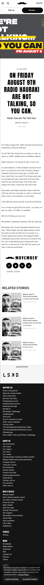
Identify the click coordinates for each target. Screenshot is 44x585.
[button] (2, 3)
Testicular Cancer (30, 296)
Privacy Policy (23, 575)
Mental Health (21, 123)
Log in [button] (39, 3)
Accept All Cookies (30, 579)
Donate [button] (30, 11)
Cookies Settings (11, 579)
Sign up (11, 10)
